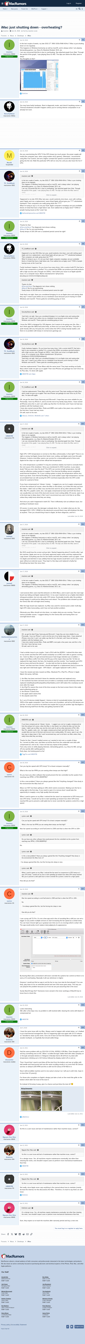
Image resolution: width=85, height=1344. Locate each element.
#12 (83, 571)
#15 (83, 762)
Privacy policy (5, 1325)
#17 (83, 889)
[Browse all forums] (76, 9)
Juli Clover (4, 1284)
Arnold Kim (4, 1277)
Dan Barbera (5, 1305)
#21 (83, 1125)
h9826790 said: (26, 720)
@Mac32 (23, 229)
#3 (83, 150)
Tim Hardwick (46, 1291)
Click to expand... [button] (52, 195)
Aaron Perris (46, 1313)
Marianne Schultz (47, 1298)
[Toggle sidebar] (82, 9)
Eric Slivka (45, 1277)
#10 (83, 424)
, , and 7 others (35, 416)
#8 (83, 339)
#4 (83, 171)
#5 (83, 221)
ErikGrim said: (26, 1208)
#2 (83, 101)
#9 (83, 382)
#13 (83, 625)
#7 (83, 307)
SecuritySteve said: (28, 312)
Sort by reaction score (30, 31)
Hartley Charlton (6, 1298)
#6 (83, 244)
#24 (83, 1203)
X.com (7, 1280)
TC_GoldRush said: (28, 249)
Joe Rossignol (46, 1284)
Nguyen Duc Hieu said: (29, 1150)
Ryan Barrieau (46, 1305)
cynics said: (25, 816)
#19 (83, 1027)
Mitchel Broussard (6, 1291)
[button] (2, 3)
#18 (83, 1005)
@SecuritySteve (25, 227)
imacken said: (26, 176)
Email (2, 1280)
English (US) (79, 1326)
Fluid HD (7, 1328)
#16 (83, 811)
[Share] (79, 39)
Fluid (2, 1328)
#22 (83, 1145)
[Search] (79, 9)
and (33, 213)
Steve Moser (5, 1313)
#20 (83, 1047)
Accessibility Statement (19, 1325)
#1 (83, 40)
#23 (83, 1174)
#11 (83, 524)
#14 (83, 715)
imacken (5, 31)
